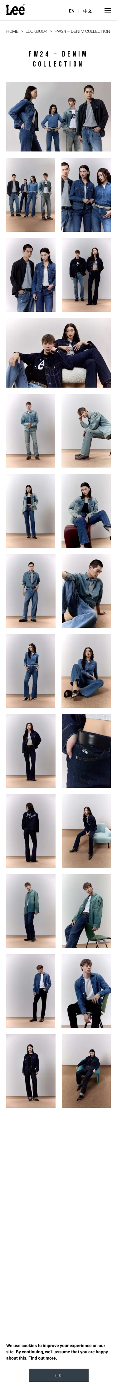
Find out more (42, 1358)
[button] (106, 10)
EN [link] (72, 10)
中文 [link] (87, 10)
